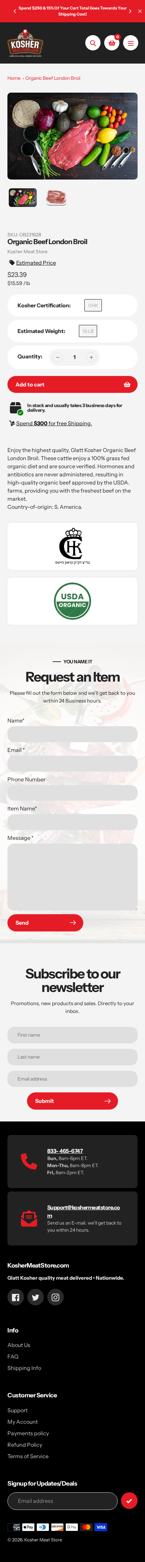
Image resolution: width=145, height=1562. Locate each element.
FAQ (13, 1356)
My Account (22, 1421)
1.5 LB (88, 331)
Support (17, 1410)
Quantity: (30, 356)
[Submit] (129, 1500)
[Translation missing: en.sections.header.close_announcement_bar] (140, 11)
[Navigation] (130, 42)
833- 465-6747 (65, 1150)
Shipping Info (24, 1368)
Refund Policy (24, 1444)
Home (14, 78)
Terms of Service (28, 1456)
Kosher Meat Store (43, 1539)
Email (16, 750)
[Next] (129, 11)
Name (16, 720)
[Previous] (15, 11)
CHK (93, 305)
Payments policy (28, 1433)
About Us (18, 1345)
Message (20, 837)
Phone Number (26, 779)
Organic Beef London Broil (52, 78)
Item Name (22, 808)
